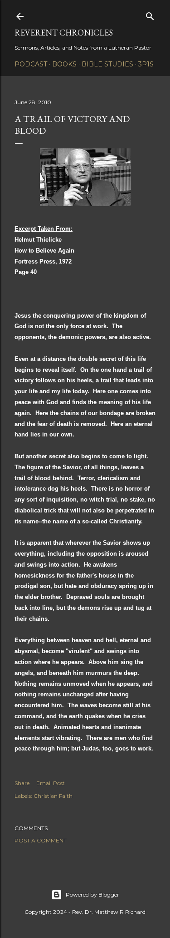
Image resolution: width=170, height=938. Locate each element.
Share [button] (22, 783)
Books (64, 64)
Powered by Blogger (92, 894)
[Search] (150, 14)
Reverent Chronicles (64, 32)
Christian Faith (53, 795)
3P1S (146, 64)
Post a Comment (41, 840)
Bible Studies (107, 64)
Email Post (50, 783)
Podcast (31, 64)
